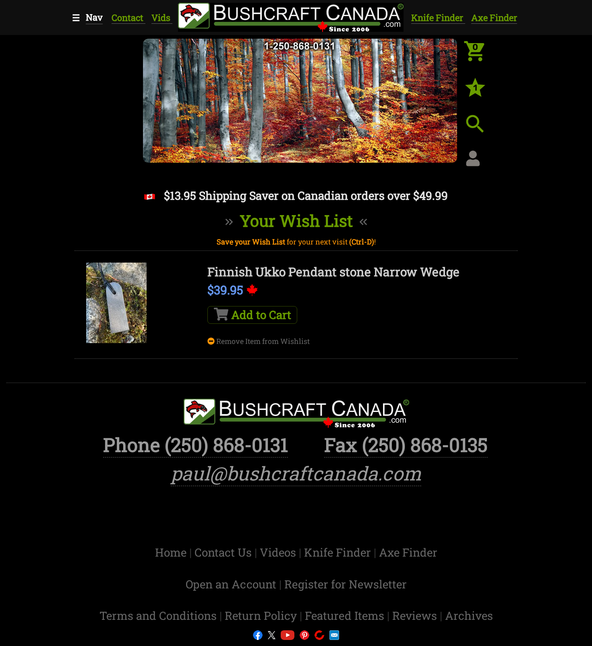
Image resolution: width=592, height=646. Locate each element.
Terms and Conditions (159, 615)
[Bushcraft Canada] (290, 16)
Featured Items (346, 615)
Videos (279, 552)
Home (172, 552)
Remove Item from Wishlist (262, 341)
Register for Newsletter (345, 584)
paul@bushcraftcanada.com (296, 473)
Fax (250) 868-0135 (406, 444)
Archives (469, 615)
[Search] (481, 130)
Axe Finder (494, 17)
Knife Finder (438, 17)
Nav (94, 17)
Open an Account (231, 584)
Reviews (416, 615)
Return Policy (262, 615)
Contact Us (225, 552)
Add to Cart (259, 314)
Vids (161, 17)
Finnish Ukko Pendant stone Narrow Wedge (333, 272)
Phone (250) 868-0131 (195, 444)
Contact (128, 17)
